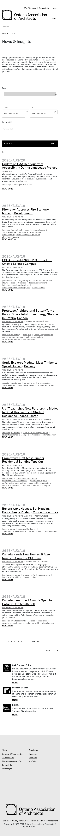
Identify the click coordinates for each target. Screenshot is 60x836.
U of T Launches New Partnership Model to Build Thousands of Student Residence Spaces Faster (30, 412)
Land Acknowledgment (47, 821)
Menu (55, 19)
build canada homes (11, 575)
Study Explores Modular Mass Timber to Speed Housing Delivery (29, 364)
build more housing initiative (35, 433)
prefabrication (44, 383)
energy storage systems (12, 337)
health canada (38, 288)
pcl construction (9, 281)
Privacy (14, 821)
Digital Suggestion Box (12, 761)
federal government (38, 283)
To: (32, 107)
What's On (6, 34)
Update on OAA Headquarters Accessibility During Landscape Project (29, 166)
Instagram (33, 754)
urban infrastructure (11, 339)
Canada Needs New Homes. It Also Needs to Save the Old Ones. (26, 556)
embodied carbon (46, 385)
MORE (15, 683)
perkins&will (29, 383)
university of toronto (11, 433)
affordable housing (10, 237)
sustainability (29, 339)
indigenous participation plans (15, 285)
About (4, 750)
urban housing (48, 623)
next (39, 642)
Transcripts (44, 8)
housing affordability (27, 529)
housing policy (8, 529)
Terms (21, 821)
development (51, 531)
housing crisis (44, 575)
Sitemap (7, 821)
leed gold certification (30, 435)
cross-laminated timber (26, 479)
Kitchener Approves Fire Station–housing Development (25, 211)
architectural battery (11, 335)
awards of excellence (37, 621)
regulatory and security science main (35, 281)
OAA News (7, 171)
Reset (4, 152)
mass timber (7, 479)
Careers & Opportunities (12, 754)
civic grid (27, 335)
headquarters (20, 185)
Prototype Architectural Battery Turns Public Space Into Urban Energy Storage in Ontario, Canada (30, 314)
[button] (30, 95)
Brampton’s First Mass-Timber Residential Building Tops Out (23, 460)
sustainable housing (27, 385)
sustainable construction (40, 483)
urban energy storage (43, 335)
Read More (7, 189)
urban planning (36, 531)
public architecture (34, 337)
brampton (46, 486)
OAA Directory (30, 8)
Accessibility (30, 821)
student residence (10, 435)
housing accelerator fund (30, 232)
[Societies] (30, 99)
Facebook (33, 750)
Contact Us (7, 765)
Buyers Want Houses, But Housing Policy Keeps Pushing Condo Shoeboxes (30, 510)
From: (5, 107)
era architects (29, 575)
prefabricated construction (14, 483)
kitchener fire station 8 (12, 230)
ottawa (5, 283)
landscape (6, 185)
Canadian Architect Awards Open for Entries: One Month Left (27, 602)
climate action (8, 385)
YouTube (33, 761)
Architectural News (12, 217)
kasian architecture (30, 486)
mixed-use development (36, 230)
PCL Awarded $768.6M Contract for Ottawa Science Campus (27, 262)
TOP (48, 651)
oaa (30, 185)
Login (54, 8)
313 (33, 642)
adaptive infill (33, 623)
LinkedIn (33, 758)
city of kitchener (9, 232)
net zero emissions (10, 486)
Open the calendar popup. (27, 112)
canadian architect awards (14, 621)
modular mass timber (11, 383)
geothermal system (38, 481)
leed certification (18, 283)
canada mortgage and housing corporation (21, 235)
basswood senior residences (14, 481)
